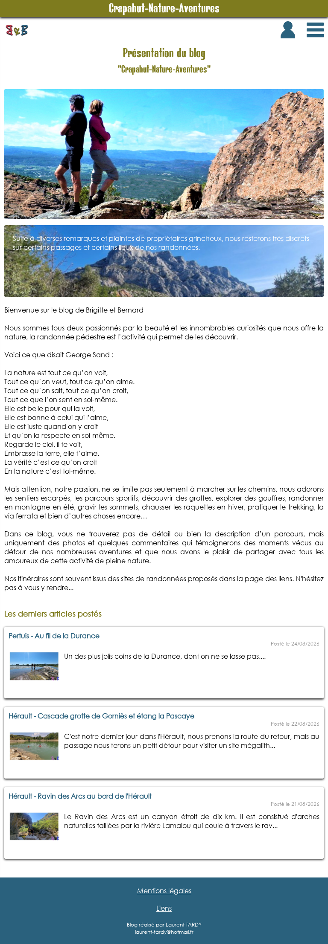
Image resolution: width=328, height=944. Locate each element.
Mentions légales (164, 890)
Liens (164, 907)
